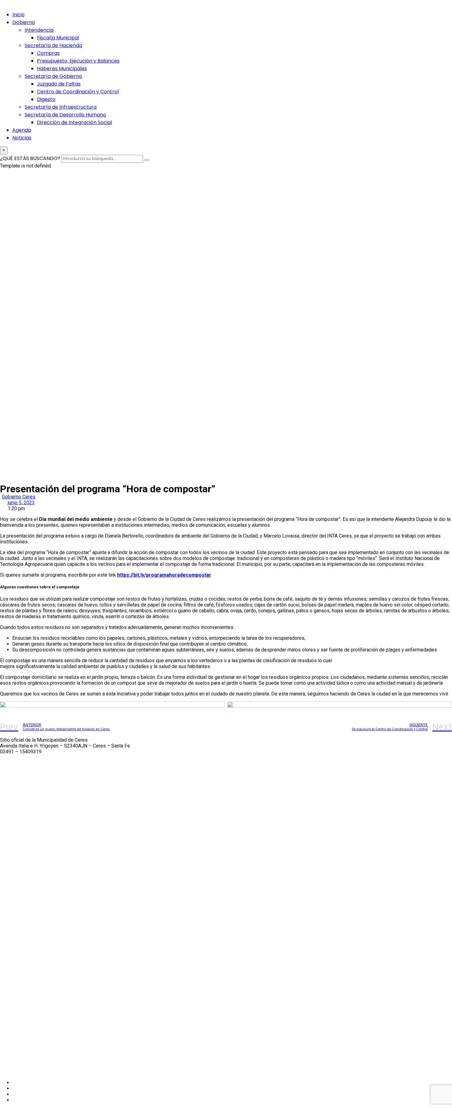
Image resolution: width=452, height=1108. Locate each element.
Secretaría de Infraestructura (61, 107)
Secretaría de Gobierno (53, 76)
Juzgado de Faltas (59, 83)
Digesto (46, 99)
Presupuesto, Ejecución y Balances (78, 60)
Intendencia (39, 30)
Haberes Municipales (62, 68)
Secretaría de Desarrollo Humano (65, 114)
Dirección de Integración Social (74, 122)
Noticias (21, 137)
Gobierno (23, 22)
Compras (48, 53)
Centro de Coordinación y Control (78, 91)
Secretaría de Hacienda (53, 45)
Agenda (21, 130)
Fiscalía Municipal (58, 37)
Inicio (18, 14)
